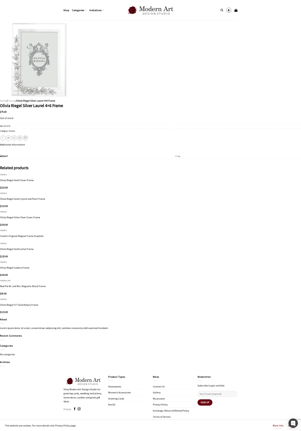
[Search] (222, 10)
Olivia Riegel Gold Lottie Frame (17, 249)
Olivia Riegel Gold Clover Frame (17, 180)
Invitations (95, 10)
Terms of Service (162, 416)
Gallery (157, 392)
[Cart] (236, 10)
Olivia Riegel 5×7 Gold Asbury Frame (19, 304)
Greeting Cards (116, 398)
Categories (78, 10)
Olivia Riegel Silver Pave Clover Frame (20, 217)
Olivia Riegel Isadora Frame (14, 267)
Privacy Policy (160, 404)
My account (159, 398)
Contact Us (159, 386)
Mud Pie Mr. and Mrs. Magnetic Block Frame (23, 286)
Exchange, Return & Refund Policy (171, 410)
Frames (12, 100)
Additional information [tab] (12, 144)
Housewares (114, 386)
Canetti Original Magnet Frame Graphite (22, 236)
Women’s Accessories (119, 392)
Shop (66, 10)
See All (111, 404)
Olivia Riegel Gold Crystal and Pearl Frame (22, 198)
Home (3, 100)
